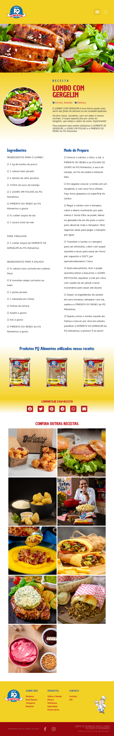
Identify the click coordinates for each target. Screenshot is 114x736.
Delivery (81, 102)
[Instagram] (54, 729)
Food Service (31, 700)
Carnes (58, 102)
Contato (73, 696)
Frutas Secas (53, 710)
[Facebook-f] (45, 729)
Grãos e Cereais (55, 696)
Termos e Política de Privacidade (93, 731)
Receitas (30, 706)
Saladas (68, 102)
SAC (71, 700)
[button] (97, 12)
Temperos (30, 703)
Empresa (30, 696)
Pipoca (51, 700)
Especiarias (53, 706)
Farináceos (52, 703)
